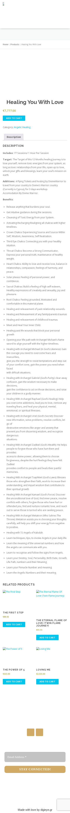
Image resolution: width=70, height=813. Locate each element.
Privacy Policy (35, 801)
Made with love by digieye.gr (35, 809)
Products (14, 44)
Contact (35, 795)
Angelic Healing (22, 127)
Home (5, 44)
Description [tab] (14, 137)
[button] (34, 21)
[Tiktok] (39, 732)
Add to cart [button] (14, 624)
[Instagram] (30, 732)
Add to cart (14, 118)
